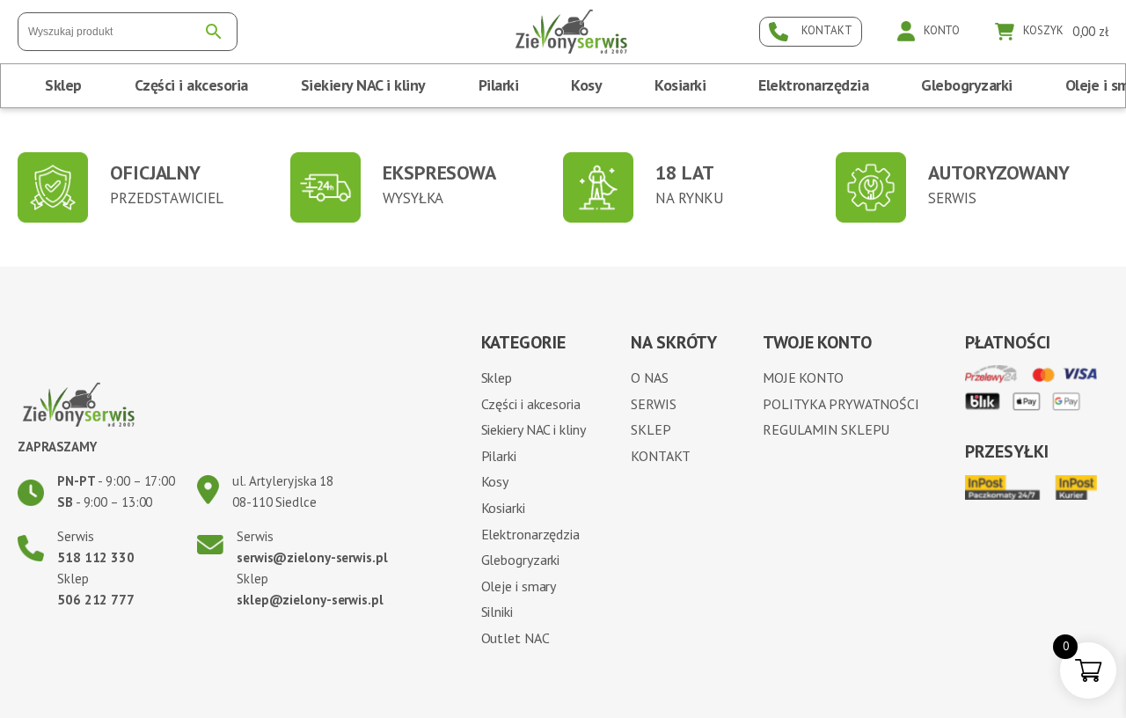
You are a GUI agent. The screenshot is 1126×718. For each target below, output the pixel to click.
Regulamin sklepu (826, 429)
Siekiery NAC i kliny (363, 85)
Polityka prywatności (841, 404)
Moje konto (803, 377)
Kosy (586, 85)
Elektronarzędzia (813, 85)
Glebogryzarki (967, 85)
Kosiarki (680, 85)
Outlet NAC (515, 638)
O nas (650, 377)
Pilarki (499, 85)
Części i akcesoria (191, 85)
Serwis (653, 404)
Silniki (497, 611)
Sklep (63, 85)
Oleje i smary (519, 586)
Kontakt (660, 456)
